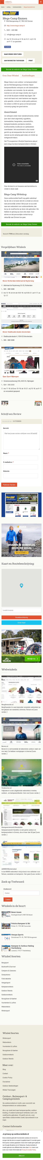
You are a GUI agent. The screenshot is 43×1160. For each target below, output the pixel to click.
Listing (8, 7)
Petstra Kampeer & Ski (20, 923)
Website (6, 471)
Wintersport (6, 1011)
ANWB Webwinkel (9, 869)
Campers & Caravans (9, 971)
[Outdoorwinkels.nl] (22, 2)
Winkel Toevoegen (9, 1090)
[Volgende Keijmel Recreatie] (33, 402)
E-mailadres (8, 462)
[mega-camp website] (22, 505)
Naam (6, 453)
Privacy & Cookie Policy (29, 1150)
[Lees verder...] (35, 793)
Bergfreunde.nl (8, 704)
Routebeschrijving (21, 617)
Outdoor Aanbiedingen (10, 1086)
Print (31, 60)
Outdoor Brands (7, 991)
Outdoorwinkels (17, 7)
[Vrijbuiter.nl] (22, 786)
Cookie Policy (7, 1078)
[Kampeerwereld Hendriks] (22, 825)
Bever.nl (5, 746)
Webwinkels (6, 1007)
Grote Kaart (21, 623)
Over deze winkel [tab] (10, 76)
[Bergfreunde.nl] (22, 702)
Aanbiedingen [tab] (28, 76)
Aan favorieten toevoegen (14, 60)
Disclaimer (6, 1082)
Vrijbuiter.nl (7, 788)
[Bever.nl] (22, 744)
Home (2, 7)
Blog (4, 1069)
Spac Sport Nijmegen (11, 376)
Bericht (6, 428)
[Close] (41, 1131)
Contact (5, 1073)
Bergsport (5, 963)
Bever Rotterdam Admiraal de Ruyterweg (18, 281)
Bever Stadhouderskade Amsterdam (16, 332)
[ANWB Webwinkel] (22, 867)
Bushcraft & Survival (9, 967)
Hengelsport (6, 983)
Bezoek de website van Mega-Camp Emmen (21, 69)
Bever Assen (16, 912)
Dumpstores (6, 975)
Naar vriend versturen (13, 54)
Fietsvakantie (6, 979)
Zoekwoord (7, 889)
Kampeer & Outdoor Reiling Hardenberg (22, 947)
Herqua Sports (17, 935)
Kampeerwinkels (7, 987)
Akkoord (21, 1155)
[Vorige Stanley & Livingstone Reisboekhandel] (10, 402)
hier (30, 1147)
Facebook (7, 47)
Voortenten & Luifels (9, 1003)
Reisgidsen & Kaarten (9, 999)
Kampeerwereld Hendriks (12, 827)
